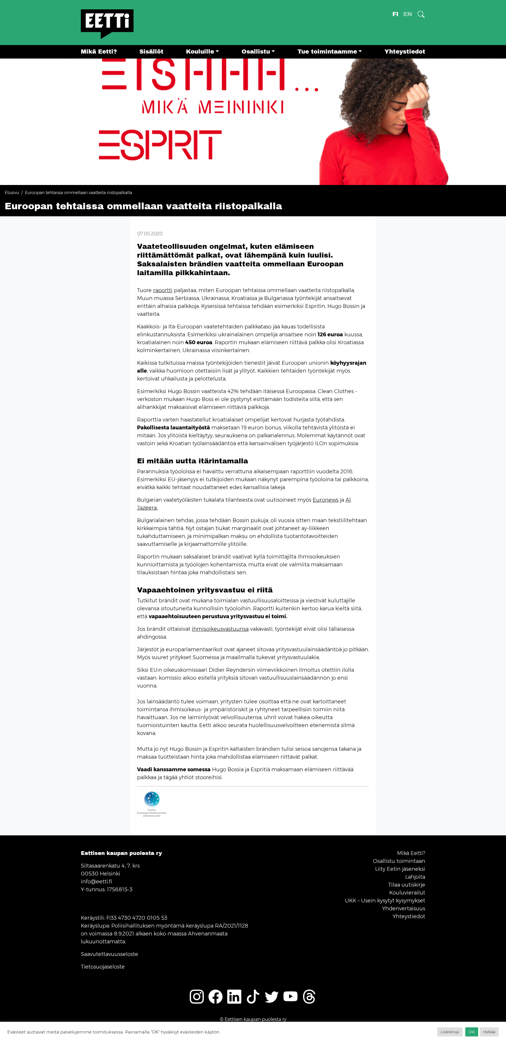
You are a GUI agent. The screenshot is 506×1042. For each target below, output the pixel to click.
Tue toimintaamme (327, 51)
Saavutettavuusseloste (109, 954)
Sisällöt (151, 51)
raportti (162, 290)
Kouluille (200, 51)
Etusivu (12, 192)
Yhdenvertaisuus (403, 908)
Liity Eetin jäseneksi (400, 869)
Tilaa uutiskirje (406, 885)
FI (395, 14)
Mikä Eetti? (99, 51)
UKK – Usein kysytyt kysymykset (385, 900)
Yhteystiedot (404, 51)
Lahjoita (415, 877)
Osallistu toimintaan (399, 861)
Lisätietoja (450, 1031)
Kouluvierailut (407, 893)
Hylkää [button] (489, 1031)
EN (407, 14)
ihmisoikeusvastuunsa (220, 629)
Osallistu (256, 51)
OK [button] (472, 1031)
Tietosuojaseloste (103, 967)
